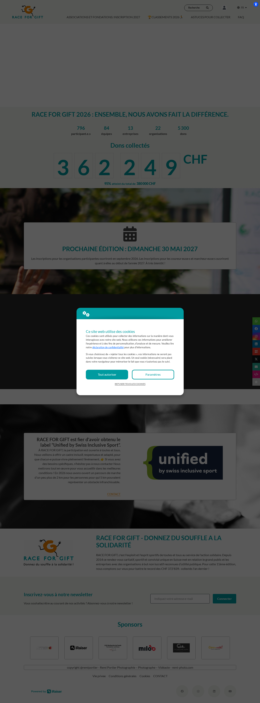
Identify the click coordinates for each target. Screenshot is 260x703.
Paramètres (153, 374)
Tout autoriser (107, 374)
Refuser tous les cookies (130, 384)
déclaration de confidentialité (108, 347)
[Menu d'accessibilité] (256, 4)
